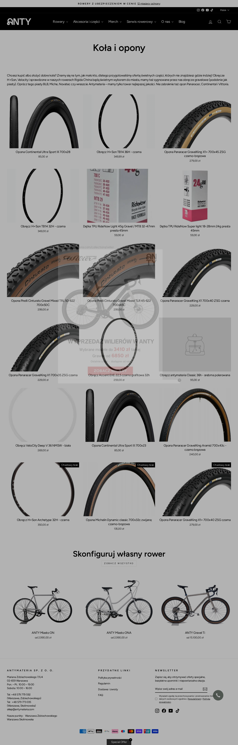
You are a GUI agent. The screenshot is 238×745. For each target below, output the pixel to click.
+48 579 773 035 (21, 702)
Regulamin (104, 683)
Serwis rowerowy (140, 21)
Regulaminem (194, 699)
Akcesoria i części (87, 21)
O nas (166, 21)
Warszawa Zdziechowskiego (41, 715)
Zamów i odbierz (43, 144)
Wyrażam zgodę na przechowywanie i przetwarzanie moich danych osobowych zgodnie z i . (187, 699)
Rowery (59, 21)
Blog (182, 21)
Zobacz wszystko (119, 563)
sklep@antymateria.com (20, 709)
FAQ (100, 695)
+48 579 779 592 (21, 694)
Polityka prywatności (109, 677)
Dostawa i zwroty (108, 689)
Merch (113, 21)
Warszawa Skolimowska (20, 719)
